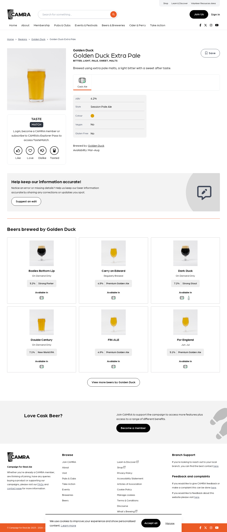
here (215, 465)
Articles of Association (129, 483)
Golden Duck (38, 39)
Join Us (199, 14)
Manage (170, 523)
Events (66, 489)
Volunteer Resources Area (203, 3)
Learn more (68, 525)
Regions (22, 39)
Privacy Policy (124, 472)
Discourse (122, 505)
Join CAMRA (69, 461)
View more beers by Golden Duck (113, 382)
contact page (14, 488)
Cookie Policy (124, 489)
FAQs (40, 484)
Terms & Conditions (128, 500)
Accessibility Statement (130, 478)
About (65, 467)
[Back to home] (19, 14)
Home (10, 39)
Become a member (133, 428)
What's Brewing (126, 511)
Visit (64, 472)
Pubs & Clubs (69, 478)
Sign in (215, 14)
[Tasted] (54, 150)
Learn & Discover (179, 3)
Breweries (67, 494)
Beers (65, 500)
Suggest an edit (26, 201)
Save (212, 53)
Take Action (68, 483)
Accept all (150, 523)
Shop (165, 3)
